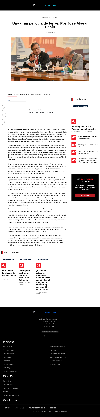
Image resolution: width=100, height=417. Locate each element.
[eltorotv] (50, 313)
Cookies (53, 408)
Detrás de (6, 361)
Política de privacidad (37, 408)
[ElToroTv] (50, 7)
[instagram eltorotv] (54, 336)
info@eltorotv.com (50, 326)
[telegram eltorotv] (59, 336)
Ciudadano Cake (9, 354)
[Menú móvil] (10, 7)
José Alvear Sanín (35, 110)
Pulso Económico (56, 361)
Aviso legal (20, 408)
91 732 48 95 (50, 324)
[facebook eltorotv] (39, 336)
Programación (8, 385)
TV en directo (7, 381)
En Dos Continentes (10, 371)
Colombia (35, 94)
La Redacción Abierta (57, 354)
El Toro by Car (8, 368)
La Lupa (53, 350)
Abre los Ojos (7, 346)
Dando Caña (7, 357)
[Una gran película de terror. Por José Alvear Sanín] (4, 106)
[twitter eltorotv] (44, 336)
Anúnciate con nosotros (50, 332)
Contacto (7, 408)
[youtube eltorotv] (49, 336)
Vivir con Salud (55, 364)
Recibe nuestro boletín (11, 395)
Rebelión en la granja (50, 18)
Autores (5, 392)
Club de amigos (11, 400)
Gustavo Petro (45, 94)
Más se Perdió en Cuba (58, 357)
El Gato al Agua (8, 364)
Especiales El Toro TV (57, 347)
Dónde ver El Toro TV (10, 388)
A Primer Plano (8, 350)
